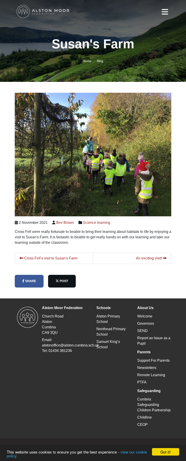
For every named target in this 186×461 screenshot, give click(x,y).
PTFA (142, 382)
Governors (145, 323)
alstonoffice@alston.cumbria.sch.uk (70, 345)
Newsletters (146, 368)
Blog (100, 61)
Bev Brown (65, 222)
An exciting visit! (149, 258)
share (30, 281)
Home (87, 61)
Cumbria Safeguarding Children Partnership (154, 404)
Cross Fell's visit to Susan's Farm (50, 258)
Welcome (144, 316)
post (63, 281)
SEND (142, 331)
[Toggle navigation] (165, 12)
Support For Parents (153, 360)
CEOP (142, 425)
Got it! (165, 452)
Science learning (96, 222)
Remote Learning (151, 375)
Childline (144, 417)
